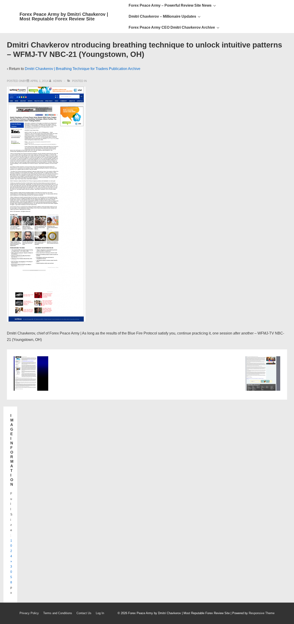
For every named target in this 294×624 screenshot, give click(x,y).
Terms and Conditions (57, 613)
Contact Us (83, 613)
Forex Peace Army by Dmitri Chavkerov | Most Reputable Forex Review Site (64, 16)
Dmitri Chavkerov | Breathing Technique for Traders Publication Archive (82, 69)
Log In (100, 613)
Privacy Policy (29, 613)
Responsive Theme (261, 613)
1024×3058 (11, 561)
